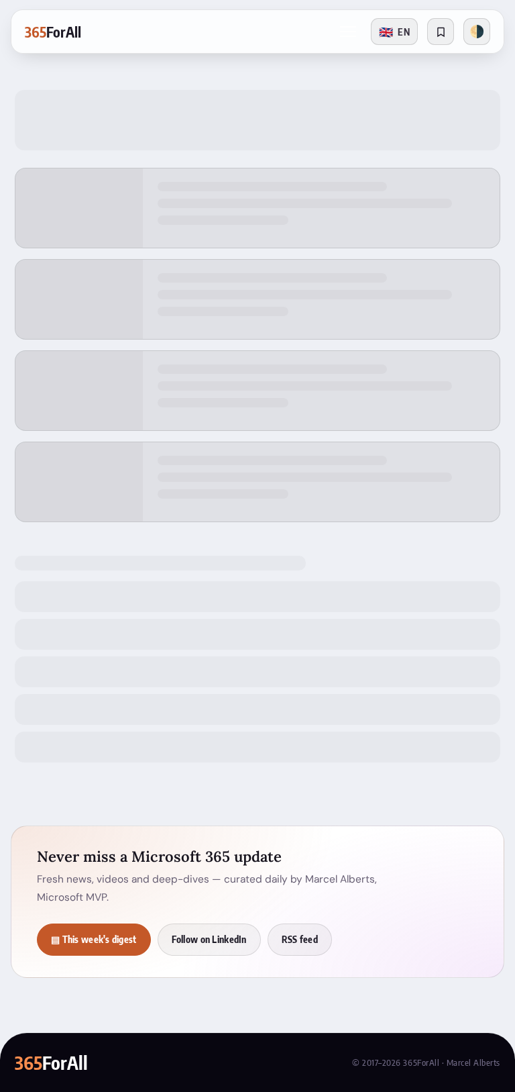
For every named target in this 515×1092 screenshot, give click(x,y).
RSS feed (300, 939)
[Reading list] (440, 31)
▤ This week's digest (94, 939)
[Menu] (348, 31)
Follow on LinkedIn (209, 939)
